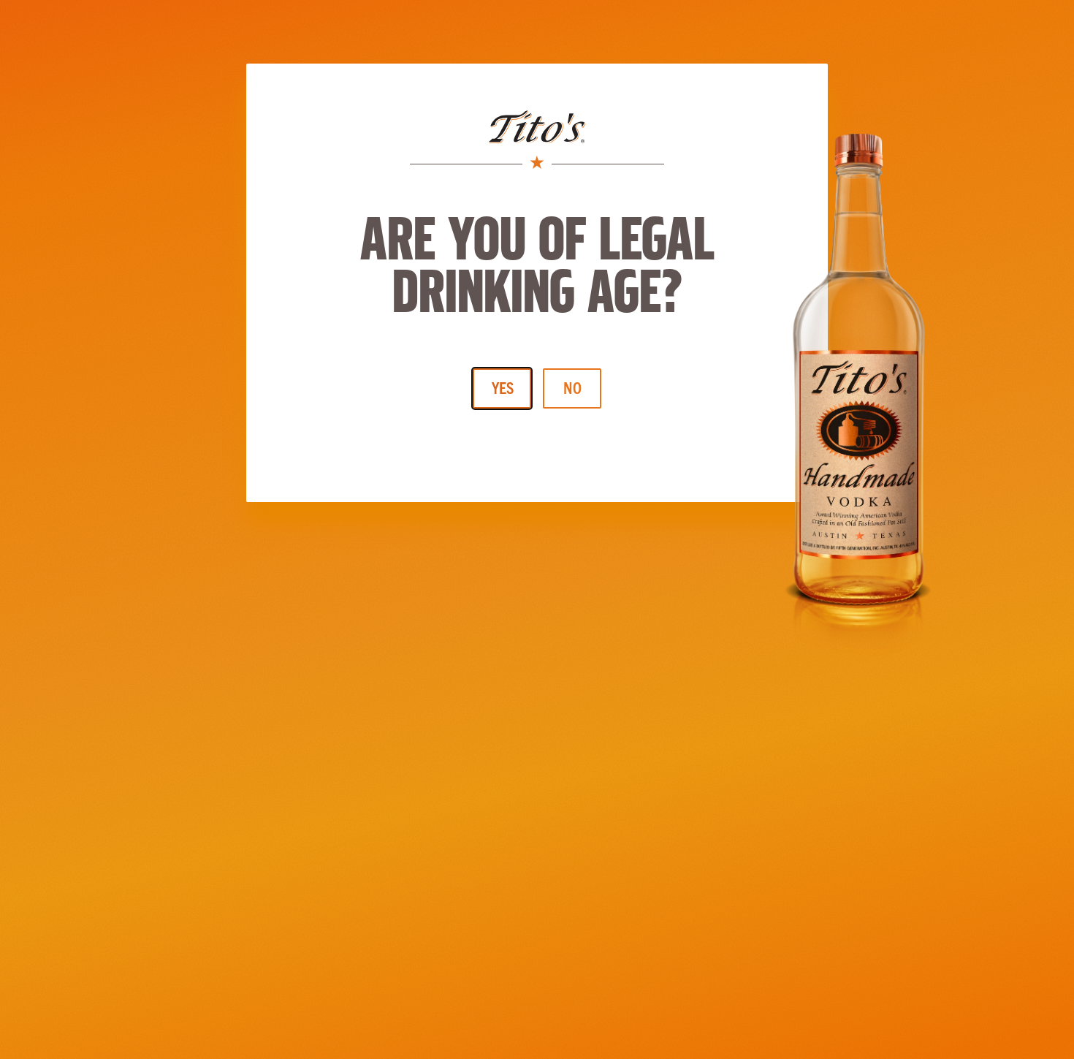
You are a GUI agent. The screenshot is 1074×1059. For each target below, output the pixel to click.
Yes (503, 387)
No (572, 387)
